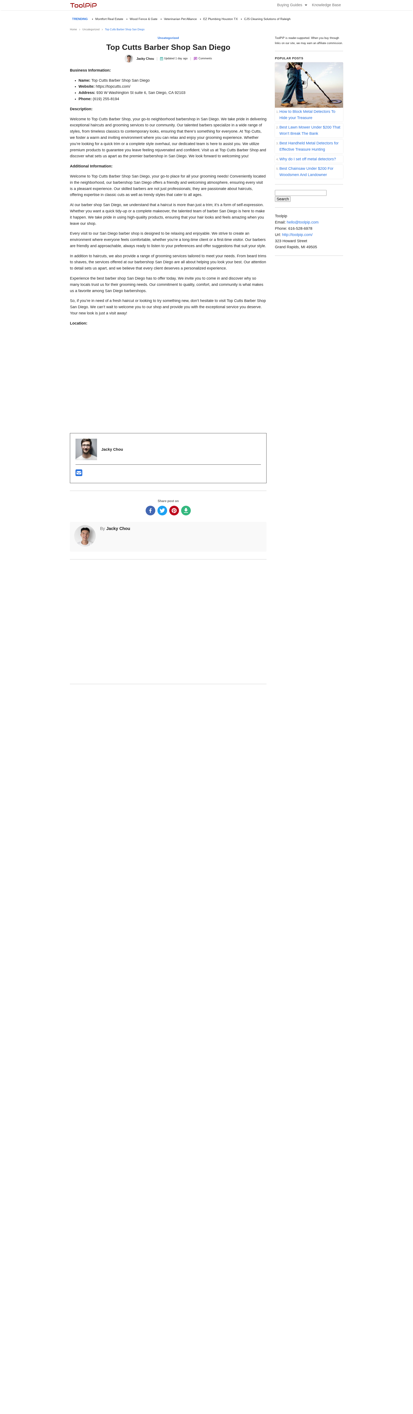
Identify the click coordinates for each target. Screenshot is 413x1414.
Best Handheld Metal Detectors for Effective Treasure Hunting (309, 146)
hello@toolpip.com (303, 222)
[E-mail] (79, 474)
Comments (205, 58)
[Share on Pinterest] (174, 510)
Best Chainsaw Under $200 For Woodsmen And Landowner (306, 171)
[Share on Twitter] (162, 510)
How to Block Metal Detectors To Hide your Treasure (307, 114)
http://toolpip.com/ (297, 235)
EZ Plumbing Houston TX (220, 19)
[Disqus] (168, 620)
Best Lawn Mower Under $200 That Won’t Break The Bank (309, 130)
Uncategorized (168, 38)
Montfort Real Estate (109, 19)
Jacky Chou (118, 528)
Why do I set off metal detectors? (307, 159)
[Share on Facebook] (150, 510)
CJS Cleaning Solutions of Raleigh (267, 19)
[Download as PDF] (186, 510)
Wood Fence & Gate (143, 19)
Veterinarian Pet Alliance (180, 19)
